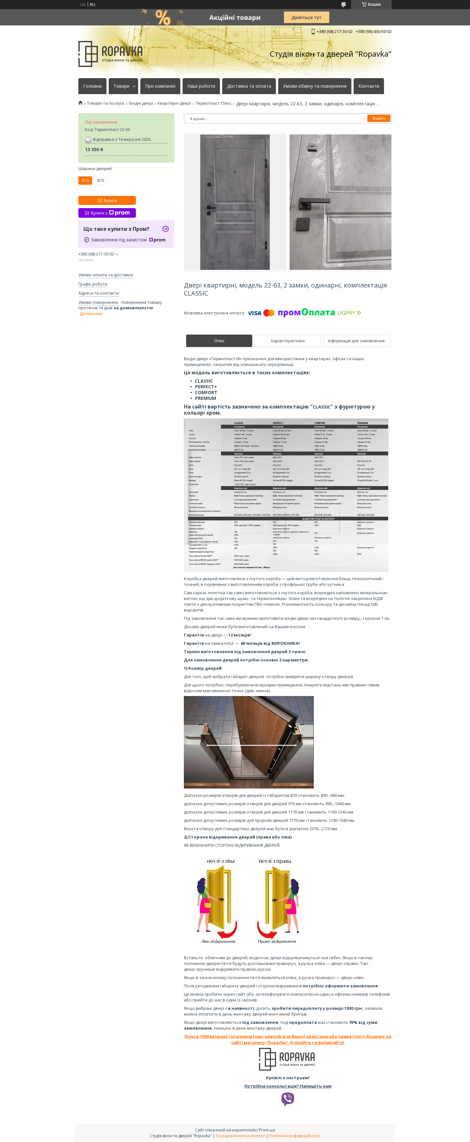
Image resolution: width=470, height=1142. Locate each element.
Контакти (368, 86)
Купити (110, 200)
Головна (92, 86)
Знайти (379, 118)
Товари (121, 86)
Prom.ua (267, 1130)
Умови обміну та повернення (315, 86)
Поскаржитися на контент (240, 1135)
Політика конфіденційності (294, 1135)
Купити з (99, 213)
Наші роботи (201, 86)
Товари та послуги (105, 103)
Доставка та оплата (249, 86)
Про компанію (160, 86)
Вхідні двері (141, 103)
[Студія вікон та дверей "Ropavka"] (110, 54)
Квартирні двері (174, 103)
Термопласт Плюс (213, 103)
